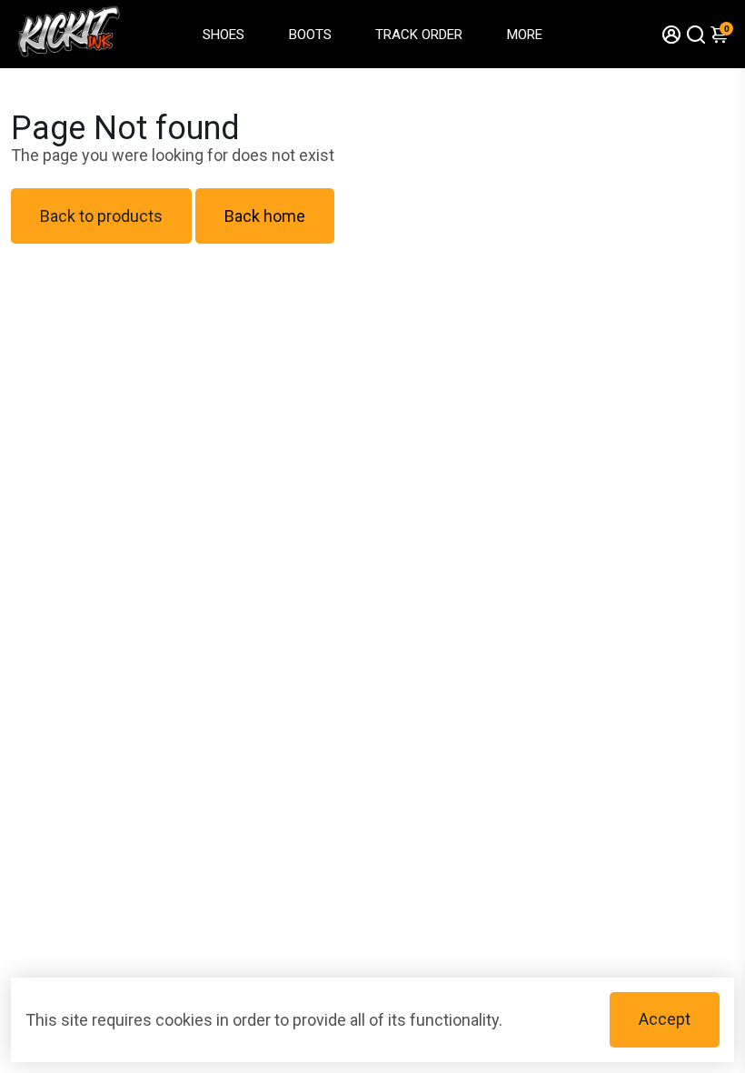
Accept (664, 1018)
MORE (524, 34)
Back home (264, 216)
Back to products (101, 216)
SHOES (223, 34)
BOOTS (310, 34)
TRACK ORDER (418, 34)
